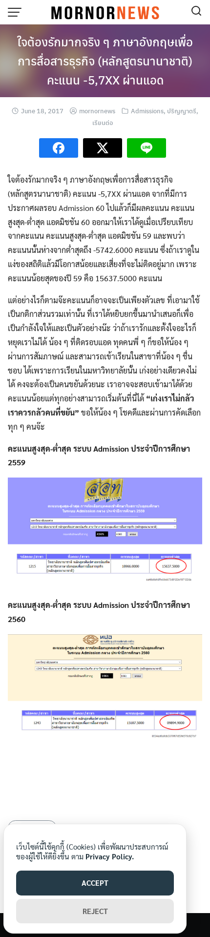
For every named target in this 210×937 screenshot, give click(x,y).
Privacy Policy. (109, 856)
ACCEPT (95, 882)
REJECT (95, 911)
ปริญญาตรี (181, 110)
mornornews (97, 110)
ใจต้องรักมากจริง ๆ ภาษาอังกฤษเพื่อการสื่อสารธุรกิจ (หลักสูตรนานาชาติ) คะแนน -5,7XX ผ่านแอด (105, 60)
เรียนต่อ (102, 122)
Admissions (147, 110)
